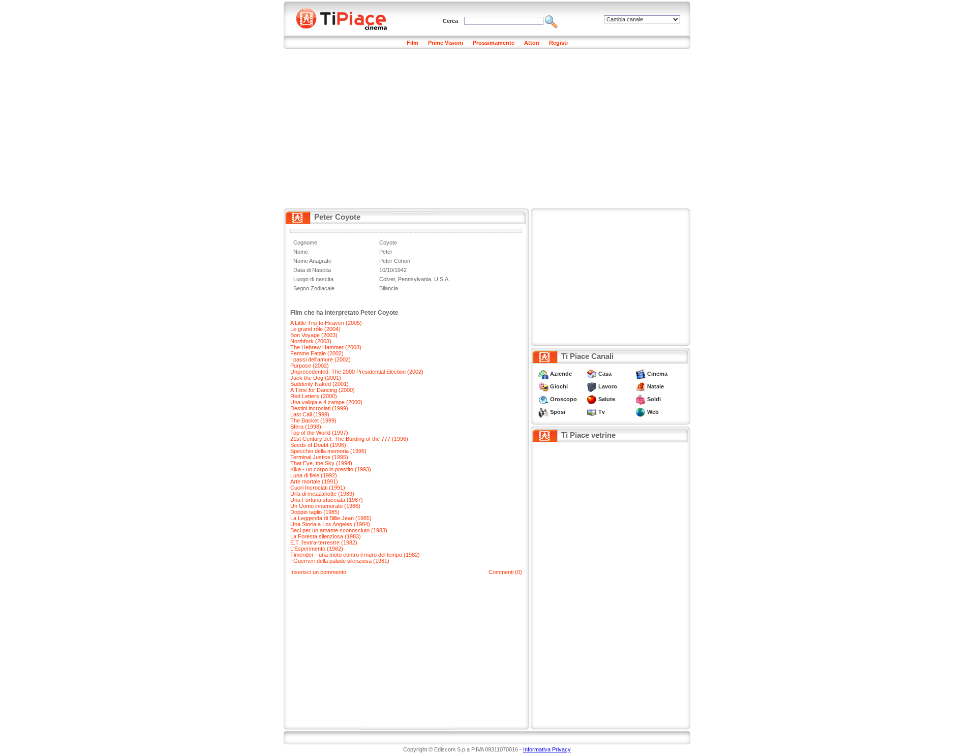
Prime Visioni (445, 43)
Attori (531, 43)
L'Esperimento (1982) (316, 549)
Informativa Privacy (547, 749)
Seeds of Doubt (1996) (318, 445)
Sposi (557, 412)
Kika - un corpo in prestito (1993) (330, 469)
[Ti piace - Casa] (592, 374)
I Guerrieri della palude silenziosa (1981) (339, 561)
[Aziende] (543, 374)
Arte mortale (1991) (314, 481)
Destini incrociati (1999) (319, 408)
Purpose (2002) (309, 366)
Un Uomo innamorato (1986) (325, 506)
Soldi (654, 399)
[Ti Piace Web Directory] (640, 412)
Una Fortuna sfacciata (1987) (326, 500)
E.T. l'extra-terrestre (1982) (323, 542)
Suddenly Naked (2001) (319, 384)
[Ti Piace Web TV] (592, 412)
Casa (605, 374)
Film (412, 43)
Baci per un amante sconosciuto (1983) (338, 530)
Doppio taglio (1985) (315, 512)
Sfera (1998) (305, 427)
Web (653, 412)
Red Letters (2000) (313, 396)
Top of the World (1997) (319, 433)
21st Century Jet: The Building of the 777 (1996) (349, 439)
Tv (601, 412)
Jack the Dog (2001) (315, 378)
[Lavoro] (592, 386)
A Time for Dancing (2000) (322, 390)
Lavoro (607, 386)
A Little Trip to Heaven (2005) (326, 323)
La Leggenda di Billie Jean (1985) (331, 518)
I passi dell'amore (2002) (320, 359)
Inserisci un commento (318, 572)
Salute (606, 399)
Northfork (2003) (310, 341)
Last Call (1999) (309, 414)
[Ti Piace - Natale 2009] (640, 386)
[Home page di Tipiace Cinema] (347, 18)
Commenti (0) (505, 572)
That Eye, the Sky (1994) (321, 463)
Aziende (561, 374)
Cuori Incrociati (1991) (317, 488)
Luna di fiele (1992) (313, 475)
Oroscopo (563, 399)
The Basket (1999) (313, 420)
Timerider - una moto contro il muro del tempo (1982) (355, 555)
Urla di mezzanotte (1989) (322, 494)
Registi (558, 43)
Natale (655, 386)
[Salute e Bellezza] (592, 399)
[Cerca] (551, 21)
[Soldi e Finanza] (640, 399)
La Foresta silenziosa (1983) (325, 536)
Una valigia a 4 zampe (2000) (326, 402)
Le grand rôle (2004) (315, 329)
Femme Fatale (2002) (317, 353)
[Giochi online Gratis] (543, 386)
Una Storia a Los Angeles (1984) (330, 524)
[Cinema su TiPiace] (640, 374)
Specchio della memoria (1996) (328, 451)
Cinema (657, 374)
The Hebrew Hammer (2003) (325, 347)
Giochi (559, 386)
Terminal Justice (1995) (319, 457)
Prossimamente (493, 43)
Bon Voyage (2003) (314, 335)
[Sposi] (543, 412)
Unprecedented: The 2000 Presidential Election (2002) (356, 372)
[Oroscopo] (543, 399)
